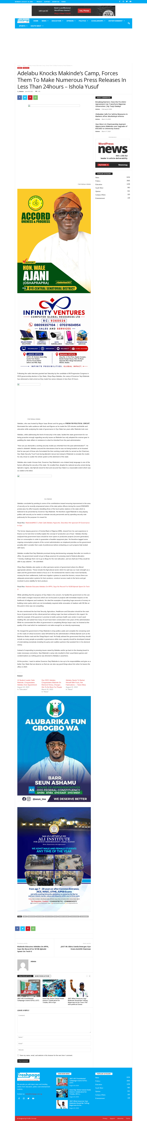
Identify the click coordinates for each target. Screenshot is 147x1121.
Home (35, 21)
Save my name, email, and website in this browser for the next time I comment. (46, 1055)
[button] (128, 23)
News (44, 21)
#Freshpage (31, 916)
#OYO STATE (48, 916)
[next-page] (90, 976)
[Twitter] (127, 1)
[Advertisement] (73, 46)
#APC (24, 916)
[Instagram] (123, 1)
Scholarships (97, 21)
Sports (22, 26)
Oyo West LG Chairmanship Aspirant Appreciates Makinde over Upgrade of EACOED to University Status (111, 126)
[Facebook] (119, 1)
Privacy (39, 2)
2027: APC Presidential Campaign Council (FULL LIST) (28, 999)
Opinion (70, 21)
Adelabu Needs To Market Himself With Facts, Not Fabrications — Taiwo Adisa (76, 682)
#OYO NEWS (40, 916)
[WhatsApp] (35, 97)
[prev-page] (87, 976)
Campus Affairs (100, 195)
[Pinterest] (30, 97)
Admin (21, 91)
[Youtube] (130, 1)
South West (36, 26)
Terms (63, 2)
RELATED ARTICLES (25, 976)
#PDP (55, 916)
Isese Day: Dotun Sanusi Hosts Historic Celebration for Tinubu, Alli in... (80, 1092)
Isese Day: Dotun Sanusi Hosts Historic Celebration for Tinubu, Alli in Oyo (53, 1000)
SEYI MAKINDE (84, 916)
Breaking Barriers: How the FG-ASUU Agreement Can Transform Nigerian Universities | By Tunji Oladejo (110, 104)
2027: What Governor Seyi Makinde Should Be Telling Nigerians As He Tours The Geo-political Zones (78, 1001)
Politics (82, 21)
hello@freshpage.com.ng (33, 1094)
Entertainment (116, 21)
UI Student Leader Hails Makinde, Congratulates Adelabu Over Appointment (27, 682)
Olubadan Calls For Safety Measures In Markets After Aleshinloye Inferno (111, 115)
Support (47, 2)
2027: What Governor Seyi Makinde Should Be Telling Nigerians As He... (79, 1103)
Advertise (55, 2)
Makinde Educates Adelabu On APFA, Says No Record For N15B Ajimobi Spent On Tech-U (33, 948)
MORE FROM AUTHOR (42, 976)
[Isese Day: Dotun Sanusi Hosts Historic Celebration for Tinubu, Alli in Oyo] (54, 988)
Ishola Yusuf (75, 916)
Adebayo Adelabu (64, 916)
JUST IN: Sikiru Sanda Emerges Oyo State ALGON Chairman (76, 947)
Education (56, 21)
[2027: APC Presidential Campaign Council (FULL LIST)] (28, 988)
